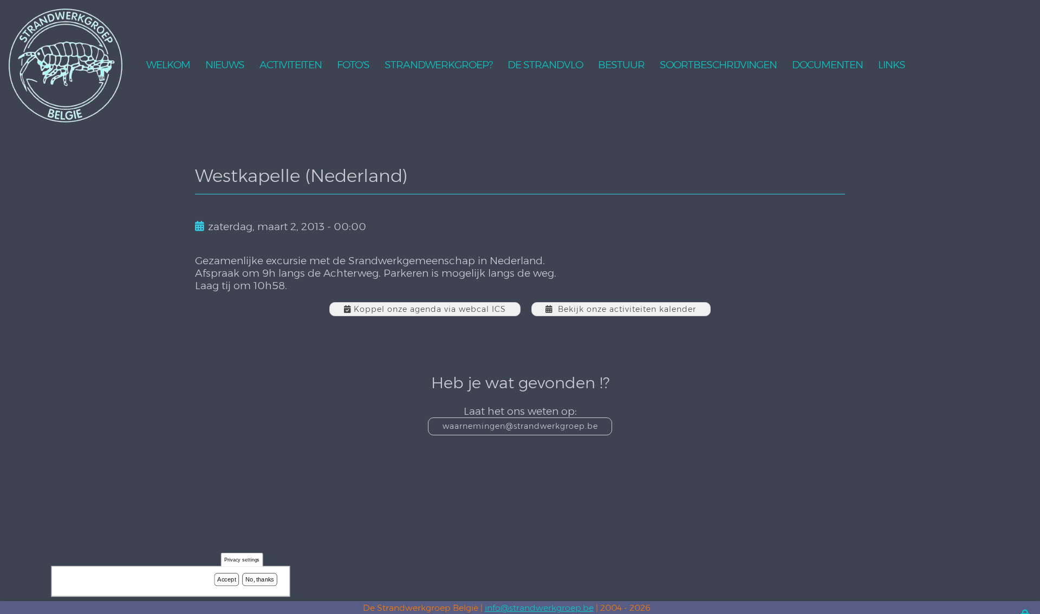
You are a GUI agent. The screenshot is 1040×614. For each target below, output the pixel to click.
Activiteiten (290, 65)
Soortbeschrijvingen (718, 65)
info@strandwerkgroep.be (539, 608)
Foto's (353, 65)
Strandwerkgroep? (438, 65)
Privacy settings (242, 560)
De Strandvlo (545, 65)
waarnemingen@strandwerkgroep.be (520, 426)
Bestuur (621, 65)
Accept (226, 579)
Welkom (168, 65)
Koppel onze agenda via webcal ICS (430, 309)
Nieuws (224, 65)
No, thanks (259, 579)
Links (891, 65)
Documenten (827, 65)
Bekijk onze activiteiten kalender (627, 309)
